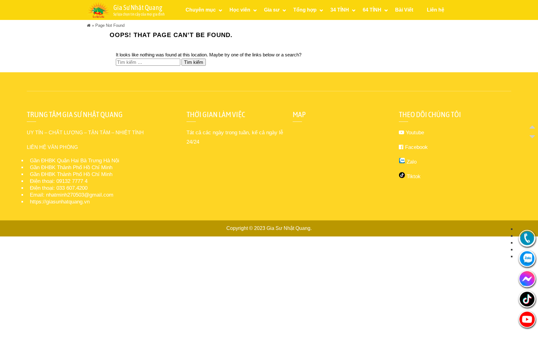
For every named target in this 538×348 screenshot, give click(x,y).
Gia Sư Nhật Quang (288, 228)
